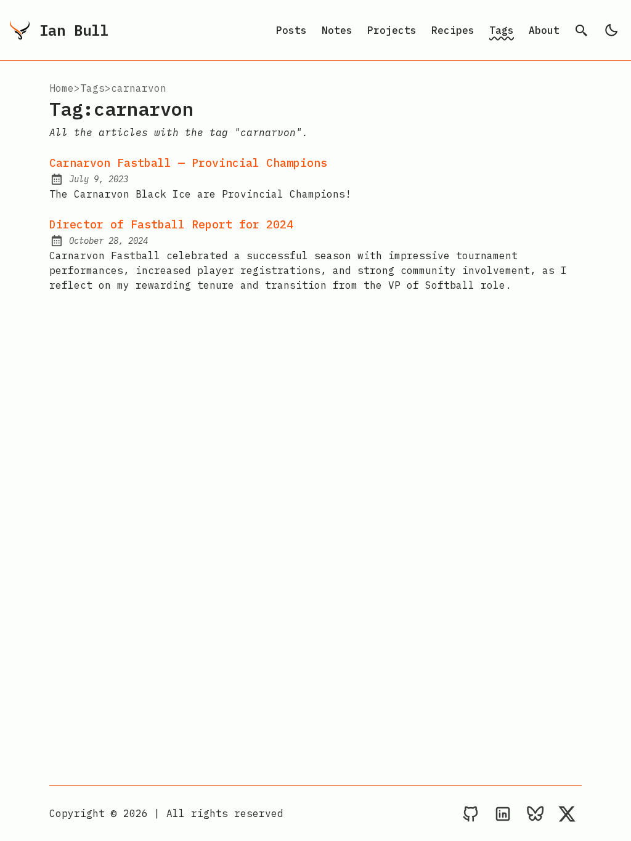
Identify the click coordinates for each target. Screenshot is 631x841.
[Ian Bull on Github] (470, 813)
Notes (337, 30)
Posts (291, 30)
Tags (501, 30)
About (544, 30)
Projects (392, 30)
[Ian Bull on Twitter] (567, 813)
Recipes (452, 30)
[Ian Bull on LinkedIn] (503, 813)
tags (92, 88)
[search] (582, 30)
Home (61, 88)
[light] (611, 30)
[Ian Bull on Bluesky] (535, 813)
